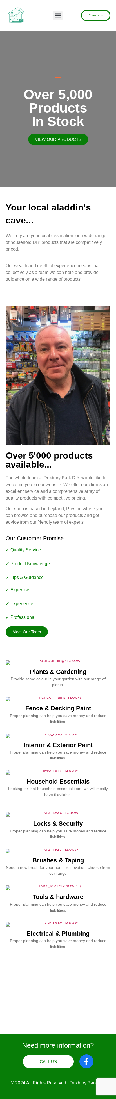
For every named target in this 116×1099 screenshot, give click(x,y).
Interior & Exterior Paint (58, 744)
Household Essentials (58, 781)
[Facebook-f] (86, 1061)
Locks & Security (58, 823)
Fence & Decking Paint (58, 708)
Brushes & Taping (58, 860)
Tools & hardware (58, 896)
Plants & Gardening (58, 671)
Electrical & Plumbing (58, 933)
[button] (58, 15)
